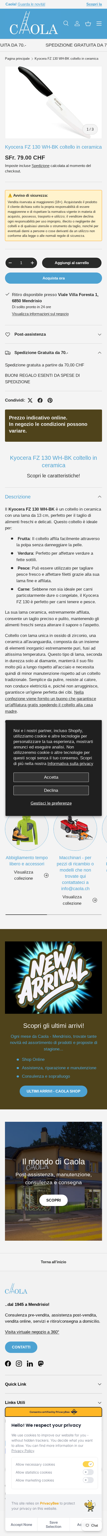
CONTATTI (21, 1347)
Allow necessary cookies (35, 1464)
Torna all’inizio (53, 1262)
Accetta (51, 777)
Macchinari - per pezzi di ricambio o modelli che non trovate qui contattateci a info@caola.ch (75, 873)
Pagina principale (17, 58)
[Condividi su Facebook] (40, 400)
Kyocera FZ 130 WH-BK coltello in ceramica (66, 58)
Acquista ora (54, 278)
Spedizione (41, 166)
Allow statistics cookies (34, 1472)
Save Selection (53, 1524)
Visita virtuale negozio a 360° (32, 1332)
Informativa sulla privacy (70, 763)
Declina (51, 790)
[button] (88, 23)
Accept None (21, 1524)
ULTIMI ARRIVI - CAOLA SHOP (53, 1091)
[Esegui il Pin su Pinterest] (50, 400)
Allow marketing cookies (35, 1480)
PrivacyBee (49, 1503)
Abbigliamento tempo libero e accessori (27, 860)
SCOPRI (53, 1200)
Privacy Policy (22, 1451)
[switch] (88, 1464)
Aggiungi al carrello (72, 263)
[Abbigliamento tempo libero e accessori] (26, 829)
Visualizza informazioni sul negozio (40, 314)
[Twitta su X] (30, 400)
